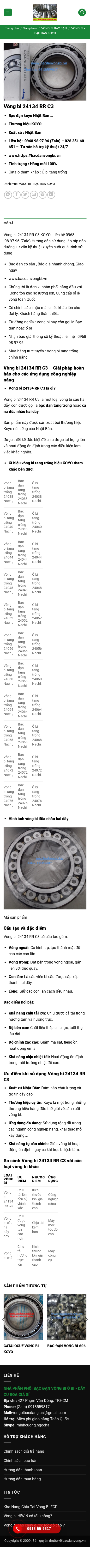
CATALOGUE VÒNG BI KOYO (21, 1349)
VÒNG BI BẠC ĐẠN (54, 28)
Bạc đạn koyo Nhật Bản (29, 115)
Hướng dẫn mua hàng (22, 1479)
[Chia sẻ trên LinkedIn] (51, 195)
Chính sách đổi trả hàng (24, 1451)
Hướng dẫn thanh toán (23, 1470)
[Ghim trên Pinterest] (43, 195)
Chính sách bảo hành (22, 1460)
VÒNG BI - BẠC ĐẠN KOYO (37, 184)
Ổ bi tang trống (54, 172)
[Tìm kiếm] (82, 12)
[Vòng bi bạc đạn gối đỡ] (45, 12)
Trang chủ (12, 28)
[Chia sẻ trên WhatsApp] (8, 195)
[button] (8, 12)
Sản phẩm (30, 28)
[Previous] (4, 1328)
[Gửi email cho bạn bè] (34, 195)
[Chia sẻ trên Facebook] (17, 195)
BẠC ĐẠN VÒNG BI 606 (66, 1346)
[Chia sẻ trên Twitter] (25, 195)
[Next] (86, 1328)
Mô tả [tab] (8, 223)
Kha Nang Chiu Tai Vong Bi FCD (31, 1507)
